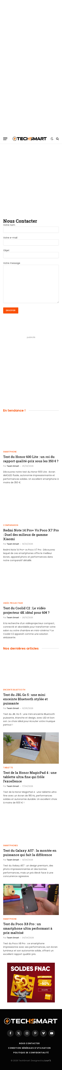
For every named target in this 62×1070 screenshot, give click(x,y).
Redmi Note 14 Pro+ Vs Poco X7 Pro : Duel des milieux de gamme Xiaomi (31, 534)
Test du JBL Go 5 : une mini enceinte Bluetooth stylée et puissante (25, 699)
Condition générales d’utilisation (29, 1048)
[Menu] (5, 138)
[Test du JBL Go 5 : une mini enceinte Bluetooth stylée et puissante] (31, 670)
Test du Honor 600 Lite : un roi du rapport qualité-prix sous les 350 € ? (30, 459)
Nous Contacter (29, 1043)
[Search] (57, 138)
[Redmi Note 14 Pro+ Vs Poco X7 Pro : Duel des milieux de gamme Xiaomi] (31, 505)
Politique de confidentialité (31, 1052)
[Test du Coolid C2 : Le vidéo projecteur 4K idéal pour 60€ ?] (31, 583)
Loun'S (47, 1060)
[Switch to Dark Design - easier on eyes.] (52, 138)
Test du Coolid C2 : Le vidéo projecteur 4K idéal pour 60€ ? (26, 610)
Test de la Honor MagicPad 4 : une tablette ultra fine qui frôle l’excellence (30, 777)
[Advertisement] (31, 31)
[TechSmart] (30, 139)
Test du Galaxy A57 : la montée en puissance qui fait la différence (29, 852)
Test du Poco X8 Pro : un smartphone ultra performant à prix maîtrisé (27, 928)
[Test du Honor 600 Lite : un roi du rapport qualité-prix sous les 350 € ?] (31, 432)
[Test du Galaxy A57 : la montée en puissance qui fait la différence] (31, 826)
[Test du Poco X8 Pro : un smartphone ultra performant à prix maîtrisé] (31, 899)
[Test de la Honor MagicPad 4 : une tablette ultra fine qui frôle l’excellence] (31, 748)
